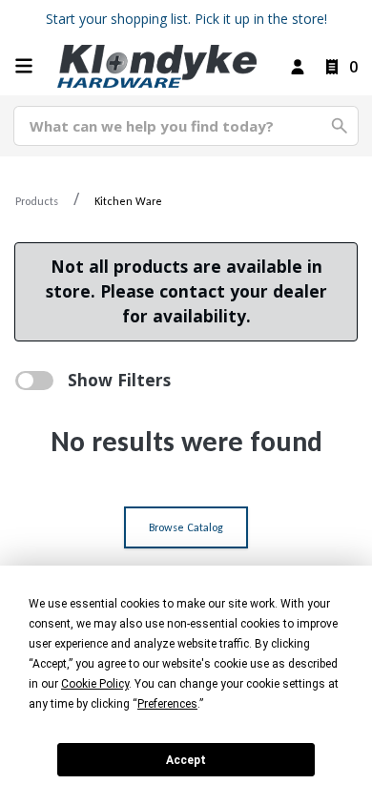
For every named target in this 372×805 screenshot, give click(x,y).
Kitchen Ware (128, 201)
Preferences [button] (167, 704)
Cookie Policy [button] (95, 684)
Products (36, 201)
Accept (186, 760)
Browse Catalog (186, 527)
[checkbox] (34, 380)
